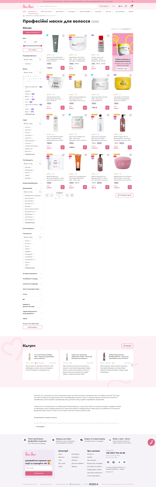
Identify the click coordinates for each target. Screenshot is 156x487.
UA (113, 6)
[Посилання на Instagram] (113, 462)
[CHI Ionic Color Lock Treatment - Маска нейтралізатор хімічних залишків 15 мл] (100, 52)
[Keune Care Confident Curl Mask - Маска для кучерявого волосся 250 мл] (78, 132)
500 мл (71, 103)
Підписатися (38, 473)
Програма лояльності (94, 472)
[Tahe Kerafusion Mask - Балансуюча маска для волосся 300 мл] (55, 92)
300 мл (49, 63)
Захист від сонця (46, 11)
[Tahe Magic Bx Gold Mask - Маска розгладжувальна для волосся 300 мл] (122, 92)
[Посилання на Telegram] (119, 462)
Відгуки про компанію (94, 463)
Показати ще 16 (125, 195)
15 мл (93, 63)
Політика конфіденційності (30, 484)
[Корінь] (24, 16)
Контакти (90, 454)
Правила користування (46, 484)
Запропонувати (32, 327)
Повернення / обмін (94, 469)
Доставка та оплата (94, 466)
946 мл (103, 63)
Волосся (61, 457)
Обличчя (74, 460)
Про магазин (91, 460)
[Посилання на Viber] (124, 462)
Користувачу (104, 6)
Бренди (131, 11)
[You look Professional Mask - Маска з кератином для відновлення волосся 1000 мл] (55, 132)
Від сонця (61, 463)
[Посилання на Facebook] (108, 462)
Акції (24, 11)
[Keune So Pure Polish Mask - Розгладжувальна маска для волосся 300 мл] (55, 52)
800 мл (77, 63)
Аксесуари (71, 11)
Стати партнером (93, 476)
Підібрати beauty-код (32, 32)
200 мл (71, 143)
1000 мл (49, 143)
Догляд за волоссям (39, 15)
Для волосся (32, 11)
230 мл (116, 143)
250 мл (94, 103)
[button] (132, 365)
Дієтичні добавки (85, 11)
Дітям (60, 466)
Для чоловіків (120, 11)
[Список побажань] (63, 35)
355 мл (98, 63)
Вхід (121, 6)
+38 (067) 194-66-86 (115, 453)
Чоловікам (75, 457)
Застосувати (32, 50)
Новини (89, 457)
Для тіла (108, 11)
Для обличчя (60, 11)
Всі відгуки (127, 345)
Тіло (59, 460)
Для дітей (98, 11)
